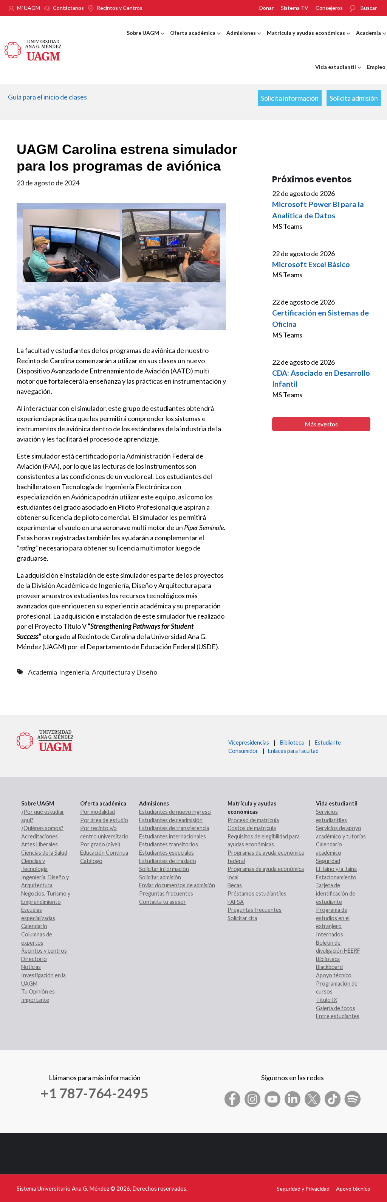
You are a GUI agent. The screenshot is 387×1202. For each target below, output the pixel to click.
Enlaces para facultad (292, 751)
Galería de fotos (335, 1008)
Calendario (34, 926)
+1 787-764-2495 (94, 1093)
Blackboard (329, 967)
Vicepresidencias (248, 742)
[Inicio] (33, 49)
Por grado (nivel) (100, 844)
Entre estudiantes (337, 1016)
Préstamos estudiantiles (257, 893)
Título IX (326, 1000)
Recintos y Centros (119, 8)
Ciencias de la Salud (44, 852)
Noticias (31, 967)
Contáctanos (68, 8)
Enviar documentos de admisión (177, 885)
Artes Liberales (39, 844)
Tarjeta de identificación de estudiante (335, 893)
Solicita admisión (354, 98)
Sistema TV (294, 8)
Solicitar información (164, 869)
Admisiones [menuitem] (243, 40)
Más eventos (321, 424)
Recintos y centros (44, 950)
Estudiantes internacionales (172, 836)
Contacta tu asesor (162, 902)
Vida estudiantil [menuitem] (338, 74)
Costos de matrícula (252, 828)
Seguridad (328, 861)
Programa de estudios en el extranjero (333, 918)
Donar (266, 8)
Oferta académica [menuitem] (195, 40)
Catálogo (91, 861)
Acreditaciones (39, 836)
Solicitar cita (242, 918)
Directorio (34, 959)
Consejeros (329, 8)
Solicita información (290, 98)
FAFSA (236, 902)
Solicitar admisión (160, 877)
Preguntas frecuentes (166, 893)
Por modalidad (97, 812)
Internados (329, 934)
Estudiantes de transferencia (174, 828)
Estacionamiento (336, 877)
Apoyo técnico (333, 975)
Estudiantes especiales (166, 852)
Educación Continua (104, 852)
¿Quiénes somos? (42, 828)
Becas (235, 885)
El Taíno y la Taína (336, 869)
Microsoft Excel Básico (311, 264)
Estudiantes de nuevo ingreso (175, 812)
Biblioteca (292, 742)
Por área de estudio (104, 820)
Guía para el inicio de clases (47, 97)
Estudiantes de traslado (167, 861)
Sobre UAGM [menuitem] (145, 40)
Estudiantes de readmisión (171, 820)
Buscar (369, 8)
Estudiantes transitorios (168, 844)
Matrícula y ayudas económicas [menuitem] (308, 40)
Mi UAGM (28, 8)
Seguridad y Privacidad (303, 1188)
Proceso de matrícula (253, 820)
